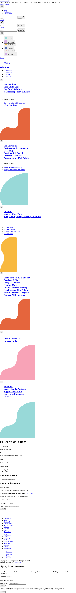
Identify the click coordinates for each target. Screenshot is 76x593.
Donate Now (8, 227)
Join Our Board (9, 229)
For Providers (8, 13)
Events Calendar (12, 338)
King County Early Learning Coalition (22, 216)
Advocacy (8, 211)
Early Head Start (12, 283)
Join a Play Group (10, 105)
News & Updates (11, 341)
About (5, 520)
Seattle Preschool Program (16, 292)
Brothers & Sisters (12, 280)
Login (2, 4)
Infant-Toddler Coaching (13, 167)
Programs (6, 528)
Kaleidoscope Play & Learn (17, 92)
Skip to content (4, 1)
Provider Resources (13, 156)
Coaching (8, 151)
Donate (2, 20)
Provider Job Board (13, 153)
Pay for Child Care (13, 89)
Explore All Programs (14, 295)
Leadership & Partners (15, 389)
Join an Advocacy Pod (12, 232)
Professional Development (16, 148)
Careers (6, 62)
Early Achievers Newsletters (14, 170)
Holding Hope (10, 285)
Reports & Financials (14, 394)
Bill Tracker (8, 234)
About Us (8, 386)
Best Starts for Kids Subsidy (14, 103)
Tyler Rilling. (17, 562)
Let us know (29, 493)
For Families (7, 12)
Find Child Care (11, 87)
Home (5, 10)
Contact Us (7, 64)
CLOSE (3, 592)
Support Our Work (13, 214)
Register (7, 4)
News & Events (8, 525)
